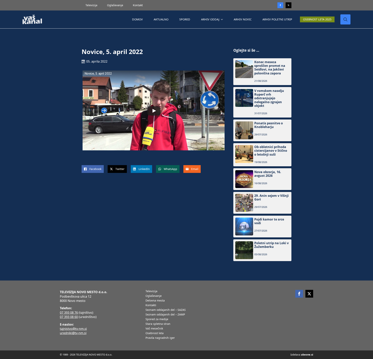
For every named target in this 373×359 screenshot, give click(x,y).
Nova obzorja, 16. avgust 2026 (267, 174)
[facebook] (299, 294)
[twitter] (288, 5)
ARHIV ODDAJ (210, 19)
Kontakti (151, 305)
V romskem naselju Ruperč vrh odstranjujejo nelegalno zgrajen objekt (269, 98)
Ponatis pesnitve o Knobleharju (268, 125)
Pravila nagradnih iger (160, 338)
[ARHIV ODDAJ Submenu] (222, 19)
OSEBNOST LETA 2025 (317, 19)
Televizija (91, 5)
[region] (50, 328)
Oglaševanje (115, 5)
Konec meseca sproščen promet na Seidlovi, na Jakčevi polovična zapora (269, 67)
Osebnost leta (155, 333)
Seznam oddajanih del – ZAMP (165, 314)
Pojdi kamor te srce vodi (269, 221)
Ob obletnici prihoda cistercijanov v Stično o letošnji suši (270, 150)
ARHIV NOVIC (243, 19)
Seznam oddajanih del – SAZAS (166, 310)
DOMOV (137, 19)
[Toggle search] (345, 19)
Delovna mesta (155, 300)
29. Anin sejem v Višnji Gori (271, 197)
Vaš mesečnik (154, 328)
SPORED (184, 19)
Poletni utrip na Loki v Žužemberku (271, 245)
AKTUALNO (161, 19)
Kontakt (138, 5)
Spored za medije (157, 319)
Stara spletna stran (158, 324)
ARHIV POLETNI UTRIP (277, 19)
